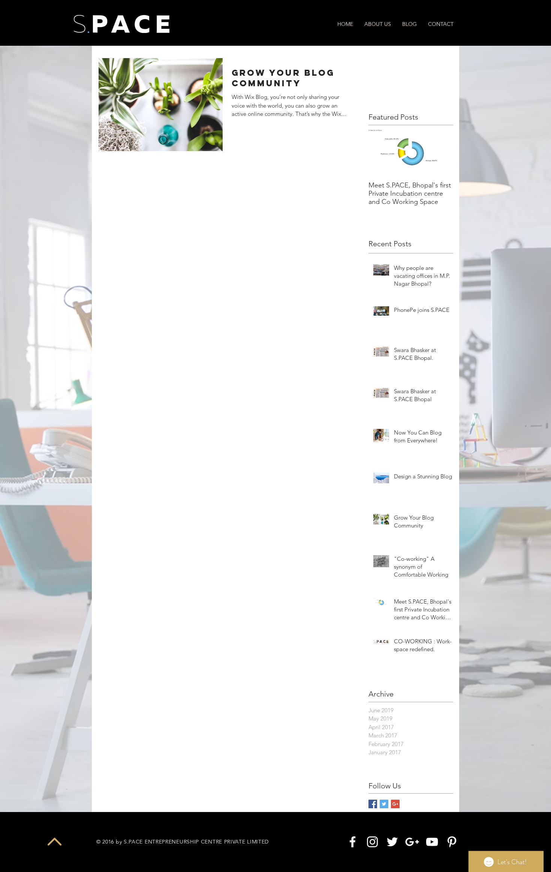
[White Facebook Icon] (352, 842)
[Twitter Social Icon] (384, 804)
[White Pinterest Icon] (452, 842)
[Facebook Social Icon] (372, 804)
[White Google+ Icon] (412, 842)
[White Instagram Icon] (372, 842)
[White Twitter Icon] (392, 842)
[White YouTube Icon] (432, 842)
